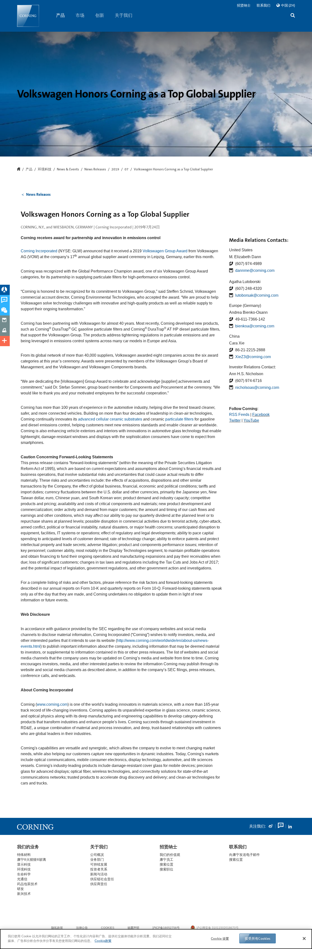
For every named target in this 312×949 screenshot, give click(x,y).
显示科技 (24, 864)
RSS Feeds (239, 414)
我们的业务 (28, 846)
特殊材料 (24, 855)
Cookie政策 (103, 941)
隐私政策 (57, 927)
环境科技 (44, 169)
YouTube (251, 420)
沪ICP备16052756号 (166, 927)
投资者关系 (98, 869)
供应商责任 (98, 884)
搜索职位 (166, 869)
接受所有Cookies (258, 938)
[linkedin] (290, 826)
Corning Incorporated (39, 251)
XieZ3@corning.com (253, 357)
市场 (80, 15)
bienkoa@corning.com (254, 326)
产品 (60, 15)
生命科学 (24, 874)
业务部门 (97, 859)
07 (126, 169)
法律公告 (82, 927)
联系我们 (263, 5)
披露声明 (133, 927)
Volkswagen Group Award (165, 251)
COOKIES (107, 927)
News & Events (68, 169)
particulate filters (179, 419)
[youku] (280, 826)
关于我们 (124, 15)
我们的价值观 (170, 855)
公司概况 (97, 855)
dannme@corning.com (254, 270)
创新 (99, 15)
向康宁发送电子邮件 (244, 855)
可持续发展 (98, 864)
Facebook (261, 414)
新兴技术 (24, 894)
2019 (115, 169)
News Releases (95, 169)
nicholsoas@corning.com (257, 387)
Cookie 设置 (220, 938)
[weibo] (270, 826)
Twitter (235, 420)
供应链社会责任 (102, 879)
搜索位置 (236, 859)
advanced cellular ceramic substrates (110, 419)
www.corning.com (52, 704)
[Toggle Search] (293, 16)
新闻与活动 (98, 874)
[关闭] (304, 938)
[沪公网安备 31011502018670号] (253, 927)
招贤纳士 (244, 5)
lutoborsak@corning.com (256, 295)
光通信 (22, 879)
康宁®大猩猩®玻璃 (31, 859)
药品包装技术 (27, 884)
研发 (20, 889)
